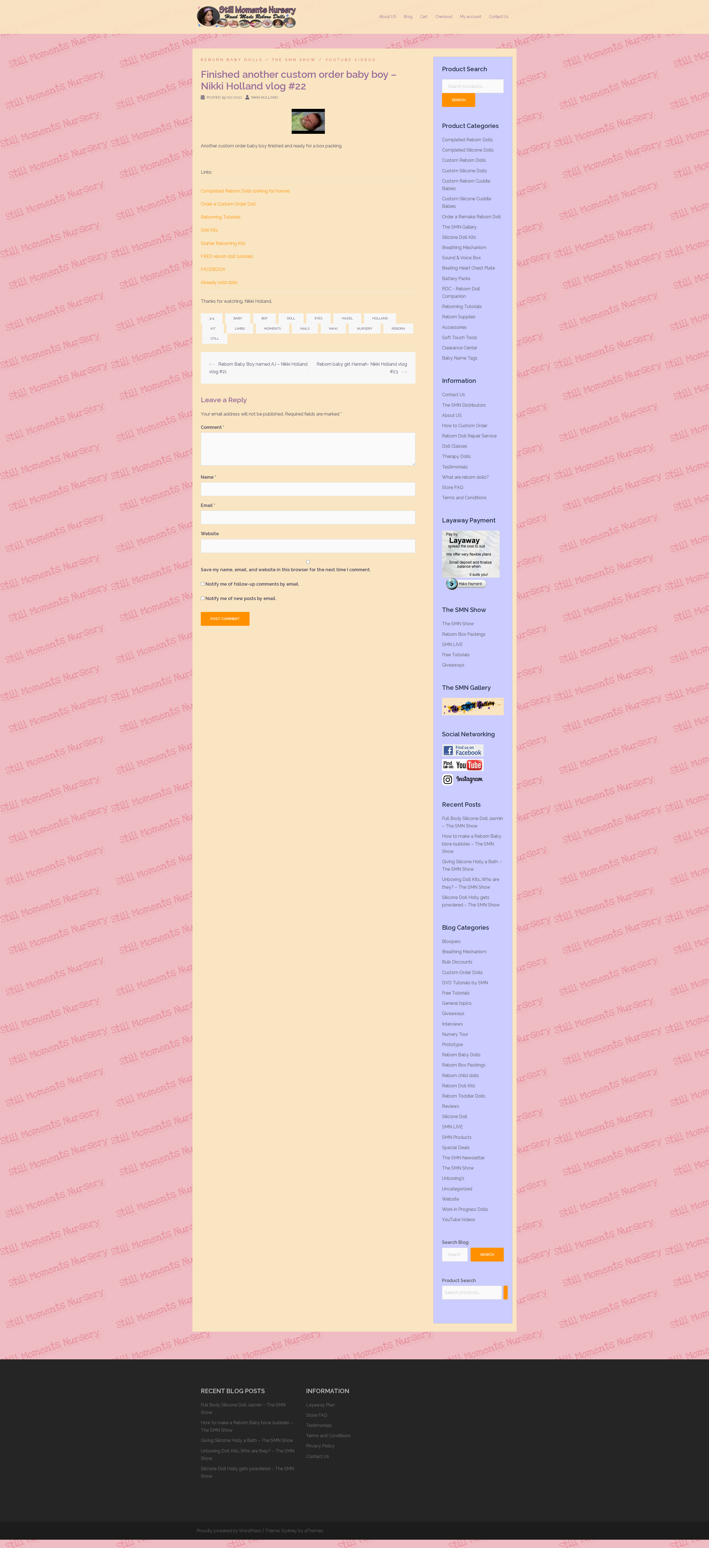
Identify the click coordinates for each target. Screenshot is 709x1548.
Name (208, 477)
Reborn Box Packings (463, 634)
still (214, 338)
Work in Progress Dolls (465, 1209)
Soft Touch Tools (459, 337)
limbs (240, 328)
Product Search (459, 1280)
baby (237, 318)
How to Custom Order (464, 425)
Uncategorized (457, 1188)
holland (380, 318)
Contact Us (498, 16)
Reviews (450, 1106)
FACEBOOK (213, 269)
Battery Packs (456, 278)
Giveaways (453, 665)
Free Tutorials (456, 654)
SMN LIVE (452, 644)
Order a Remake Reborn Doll (471, 216)
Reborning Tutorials (221, 217)
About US (387, 16)
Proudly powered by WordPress (229, 1530)
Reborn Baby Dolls (232, 60)
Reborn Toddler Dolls (463, 1096)
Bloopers (451, 941)
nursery (364, 328)
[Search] (506, 1293)
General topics (457, 1003)
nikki (333, 328)
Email (208, 505)
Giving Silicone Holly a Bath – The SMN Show (247, 1440)
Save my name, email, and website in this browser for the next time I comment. (286, 569)
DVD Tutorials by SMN (465, 982)
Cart (423, 16)
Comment (212, 427)
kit (212, 328)
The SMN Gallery (459, 227)
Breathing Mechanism (464, 247)
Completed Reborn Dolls (467, 139)
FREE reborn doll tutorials (227, 256)
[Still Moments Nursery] (246, 16)
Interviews (452, 1024)
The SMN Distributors (464, 405)
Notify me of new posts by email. (240, 598)
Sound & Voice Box (461, 257)
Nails (305, 328)
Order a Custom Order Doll (228, 204)
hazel (347, 318)
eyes (318, 318)
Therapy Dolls (456, 456)
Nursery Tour (455, 1034)
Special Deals (456, 1147)
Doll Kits (209, 230)
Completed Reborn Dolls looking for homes (245, 191)
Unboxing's (453, 1178)
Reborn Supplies (459, 316)
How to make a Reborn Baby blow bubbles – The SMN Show (471, 844)
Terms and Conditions (464, 497)
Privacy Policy (320, 1446)
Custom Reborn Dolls (464, 160)
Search (459, 100)
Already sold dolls (219, 282)
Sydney (289, 1530)
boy (264, 318)
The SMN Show (294, 60)
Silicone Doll (454, 1116)
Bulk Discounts (457, 962)
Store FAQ (452, 487)
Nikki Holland (264, 97)
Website (210, 533)
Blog (408, 16)
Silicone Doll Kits (459, 237)
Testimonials (455, 467)
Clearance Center (459, 347)
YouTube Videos (350, 60)
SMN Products (457, 1137)
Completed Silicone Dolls (468, 150)
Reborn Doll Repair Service (469, 436)
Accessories (454, 327)
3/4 (211, 318)
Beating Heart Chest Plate (468, 268)
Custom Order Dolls (462, 972)
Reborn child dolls (460, 1075)
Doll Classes (454, 446)
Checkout (443, 16)
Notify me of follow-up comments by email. (252, 584)
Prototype (452, 1044)
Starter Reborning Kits (223, 243)
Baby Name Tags (459, 358)
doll (291, 318)
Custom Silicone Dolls (464, 170)
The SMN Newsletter (463, 1157)
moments (272, 328)
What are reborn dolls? (465, 477)
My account (470, 16)
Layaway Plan (320, 1405)
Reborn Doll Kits (458, 1085)
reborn (398, 328)
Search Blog (455, 1242)
